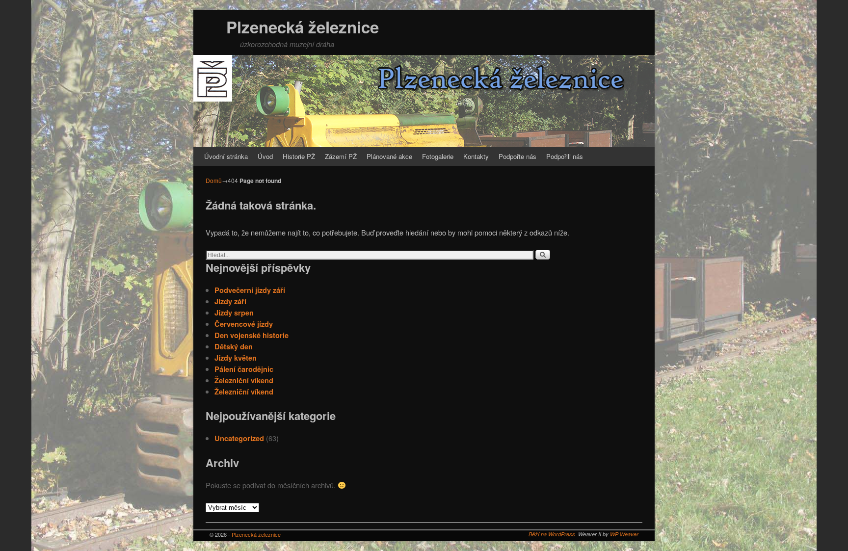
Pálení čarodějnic (243, 369)
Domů (214, 180)
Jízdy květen (235, 358)
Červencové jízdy (243, 324)
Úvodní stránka (226, 156)
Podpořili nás (564, 156)
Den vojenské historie (251, 335)
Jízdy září (230, 301)
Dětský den (233, 346)
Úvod (265, 156)
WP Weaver (624, 534)
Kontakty (476, 156)
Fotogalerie (437, 156)
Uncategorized (239, 438)
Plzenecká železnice (302, 26)
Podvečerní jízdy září (249, 290)
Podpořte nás (517, 156)
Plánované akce (389, 156)
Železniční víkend (243, 380)
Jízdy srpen (234, 312)
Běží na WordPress (552, 534)
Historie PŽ (299, 156)
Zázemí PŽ (341, 156)
